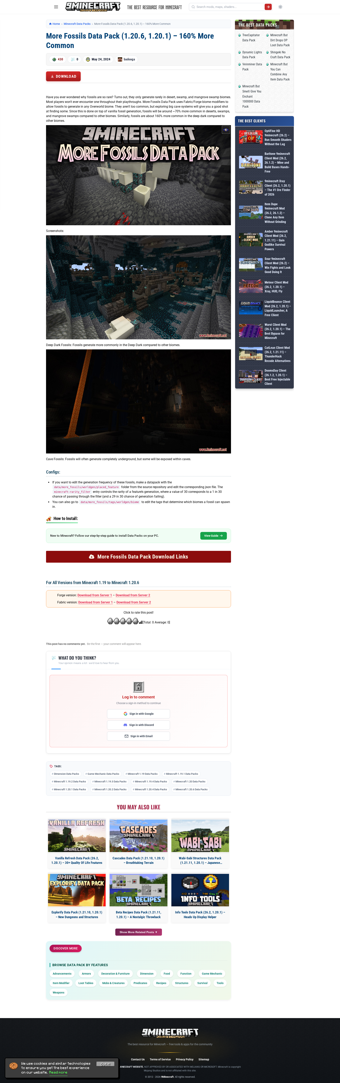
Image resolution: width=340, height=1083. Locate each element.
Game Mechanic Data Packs (103, 773)
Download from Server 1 (95, 595)
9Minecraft (167, 1076)
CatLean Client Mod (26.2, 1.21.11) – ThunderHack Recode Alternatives (277, 354)
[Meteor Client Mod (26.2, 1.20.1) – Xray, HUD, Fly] (251, 287)
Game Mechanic (212, 973)
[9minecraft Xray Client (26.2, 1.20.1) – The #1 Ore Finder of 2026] (251, 188)
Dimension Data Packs (66, 773)
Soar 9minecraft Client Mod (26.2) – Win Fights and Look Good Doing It (278, 265)
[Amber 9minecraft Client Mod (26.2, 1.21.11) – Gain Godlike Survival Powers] (251, 240)
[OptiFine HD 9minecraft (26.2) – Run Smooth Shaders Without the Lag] (251, 137)
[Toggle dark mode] (280, 7)
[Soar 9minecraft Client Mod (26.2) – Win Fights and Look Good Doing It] (251, 265)
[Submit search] (268, 7)
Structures (181, 983)
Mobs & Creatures (113, 983)
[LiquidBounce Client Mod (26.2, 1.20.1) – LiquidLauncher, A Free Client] (251, 308)
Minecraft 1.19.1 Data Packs (182, 773)
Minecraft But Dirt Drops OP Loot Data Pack (280, 40)
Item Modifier (61, 983)
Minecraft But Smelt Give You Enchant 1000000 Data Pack (251, 96)
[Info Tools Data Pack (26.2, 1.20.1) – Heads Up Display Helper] (200, 890)
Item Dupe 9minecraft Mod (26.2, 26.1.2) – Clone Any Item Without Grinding (275, 213)
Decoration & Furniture (115, 973)
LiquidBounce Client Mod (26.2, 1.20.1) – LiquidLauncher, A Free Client (278, 308)
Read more (58, 1072)
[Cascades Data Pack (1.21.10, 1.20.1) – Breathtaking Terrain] (138, 836)
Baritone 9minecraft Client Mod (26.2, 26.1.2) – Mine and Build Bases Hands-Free (277, 162)
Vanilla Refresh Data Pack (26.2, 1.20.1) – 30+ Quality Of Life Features (76, 860)
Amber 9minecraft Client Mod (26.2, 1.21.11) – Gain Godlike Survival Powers (276, 240)
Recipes (161, 983)
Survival (202, 983)
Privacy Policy (184, 1059)
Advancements (62, 973)
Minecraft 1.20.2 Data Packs (110, 789)
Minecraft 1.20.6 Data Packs (192, 789)
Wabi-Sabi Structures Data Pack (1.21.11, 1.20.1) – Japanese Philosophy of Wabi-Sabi (200, 860)
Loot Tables (86, 983)
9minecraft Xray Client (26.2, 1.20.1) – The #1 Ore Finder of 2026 (277, 187)
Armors (86, 973)
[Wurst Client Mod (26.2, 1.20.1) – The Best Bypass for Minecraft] (251, 331)
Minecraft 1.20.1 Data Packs (70, 789)
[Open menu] (56, 7)
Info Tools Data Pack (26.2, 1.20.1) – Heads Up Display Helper (200, 914)
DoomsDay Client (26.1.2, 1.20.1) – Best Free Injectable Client (277, 377)
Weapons (58, 992)
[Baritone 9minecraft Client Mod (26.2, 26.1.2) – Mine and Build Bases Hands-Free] (251, 163)
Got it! (105, 1064)
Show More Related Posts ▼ (139, 932)
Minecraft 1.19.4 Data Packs (151, 781)
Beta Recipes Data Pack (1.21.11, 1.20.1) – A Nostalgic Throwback (138, 914)
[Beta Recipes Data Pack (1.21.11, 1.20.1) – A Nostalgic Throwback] (138, 890)
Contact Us (138, 1059)
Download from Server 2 (133, 595)
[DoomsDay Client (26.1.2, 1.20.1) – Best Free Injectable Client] (251, 377)
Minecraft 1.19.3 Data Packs (110, 781)
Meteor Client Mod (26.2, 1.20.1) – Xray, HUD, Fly (276, 287)
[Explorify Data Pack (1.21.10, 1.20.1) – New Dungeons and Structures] (77, 890)
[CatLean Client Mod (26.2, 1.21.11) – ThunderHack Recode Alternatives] (251, 354)
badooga (129, 59)
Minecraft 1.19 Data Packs (143, 773)
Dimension (146, 973)
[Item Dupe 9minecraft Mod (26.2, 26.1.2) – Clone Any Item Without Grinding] (251, 213)
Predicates (140, 983)
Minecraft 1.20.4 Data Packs (151, 789)
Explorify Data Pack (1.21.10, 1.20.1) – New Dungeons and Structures (77, 914)
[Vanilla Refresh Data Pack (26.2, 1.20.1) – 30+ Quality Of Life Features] (77, 836)
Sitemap (204, 1059)
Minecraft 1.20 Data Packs (190, 781)
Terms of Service (160, 1059)
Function (185, 973)
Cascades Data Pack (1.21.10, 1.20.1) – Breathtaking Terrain (138, 860)
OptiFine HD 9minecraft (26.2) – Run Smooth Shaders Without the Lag (278, 137)
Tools (220, 983)
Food (167, 973)
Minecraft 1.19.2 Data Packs (70, 781)
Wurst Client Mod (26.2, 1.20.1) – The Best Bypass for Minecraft (277, 331)
